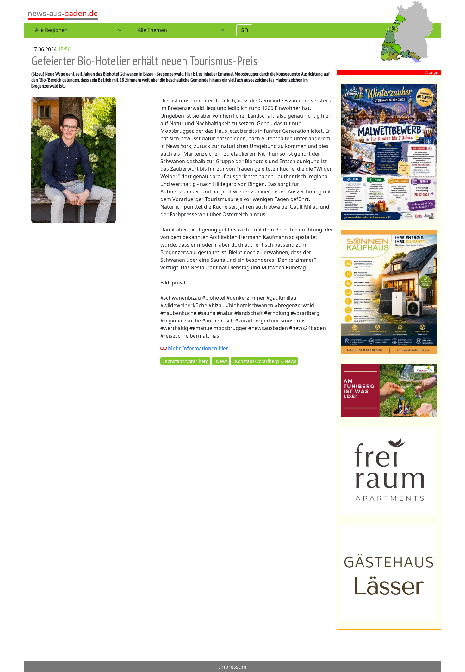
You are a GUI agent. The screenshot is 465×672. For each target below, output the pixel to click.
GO (244, 30)
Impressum (232, 666)
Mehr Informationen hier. (198, 348)
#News (220, 361)
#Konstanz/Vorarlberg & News (264, 361)
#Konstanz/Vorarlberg (185, 361)
